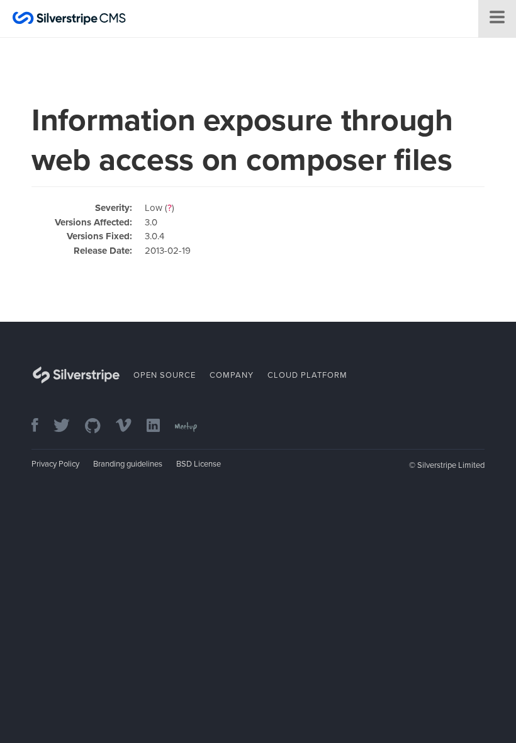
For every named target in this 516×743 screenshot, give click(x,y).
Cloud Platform (307, 375)
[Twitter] (67, 426)
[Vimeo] (130, 426)
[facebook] (41, 426)
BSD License (198, 464)
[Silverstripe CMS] (69, 20)
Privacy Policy (55, 464)
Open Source (164, 375)
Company (232, 375)
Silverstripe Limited (451, 465)
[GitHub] (99, 426)
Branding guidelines (127, 464)
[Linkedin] (159, 426)
